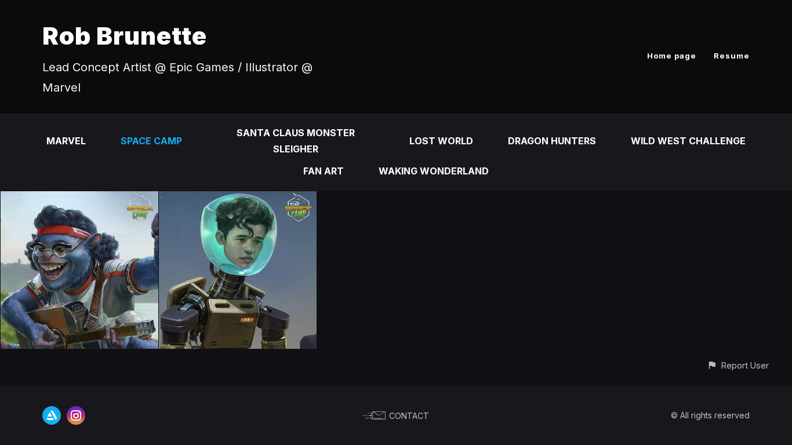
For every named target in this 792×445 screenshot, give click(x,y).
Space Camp (151, 141)
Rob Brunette (124, 35)
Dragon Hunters (552, 141)
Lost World (441, 141)
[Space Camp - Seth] (79, 199)
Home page (671, 55)
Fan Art (323, 171)
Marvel (66, 141)
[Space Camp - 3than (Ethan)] (238, 199)
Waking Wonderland (434, 171)
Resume (732, 55)
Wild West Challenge (688, 141)
